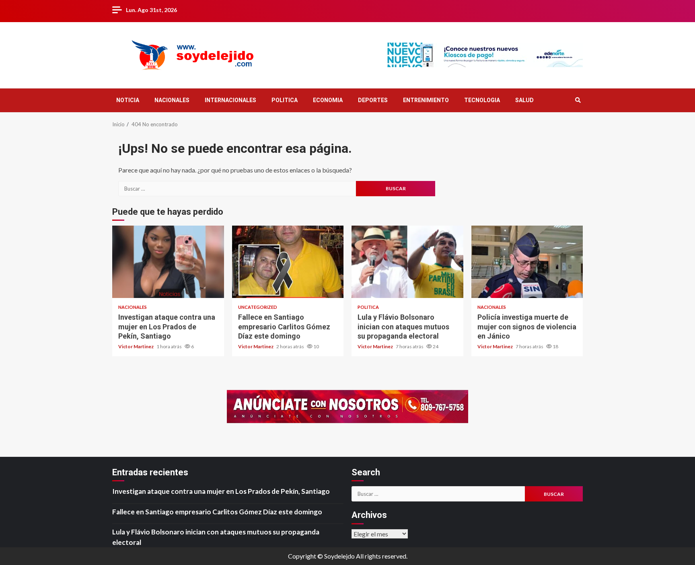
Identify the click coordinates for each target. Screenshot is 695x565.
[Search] (578, 100)
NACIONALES (171, 100)
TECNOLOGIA (482, 100)
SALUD (524, 100)
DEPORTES (373, 100)
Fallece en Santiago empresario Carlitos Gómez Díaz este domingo (288, 262)
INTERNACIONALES (230, 100)
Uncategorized (257, 307)
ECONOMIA (328, 100)
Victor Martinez (136, 346)
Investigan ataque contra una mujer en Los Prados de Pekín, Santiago (168, 262)
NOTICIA (127, 100)
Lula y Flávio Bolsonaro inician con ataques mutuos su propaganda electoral (407, 262)
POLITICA (284, 100)
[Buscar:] (237, 188)
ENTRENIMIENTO (426, 100)
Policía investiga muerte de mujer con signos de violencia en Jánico (527, 262)
